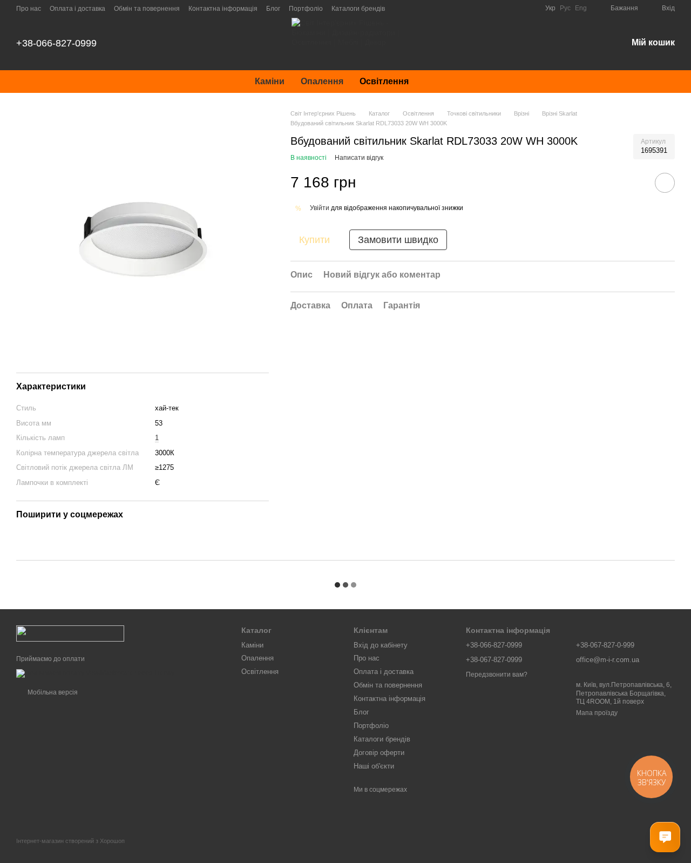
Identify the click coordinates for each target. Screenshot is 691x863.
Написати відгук (359, 157)
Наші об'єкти (374, 766)
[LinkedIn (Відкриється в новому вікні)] (528, 8)
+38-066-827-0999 (56, 43)
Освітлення (384, 81)
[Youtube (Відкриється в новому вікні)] (489, 8)
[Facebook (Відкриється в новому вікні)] (476, 8)
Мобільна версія (52, 692)
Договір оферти (379, 753)
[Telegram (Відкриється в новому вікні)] (502, 8)
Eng (581, 8)
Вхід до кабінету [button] (381, 645)
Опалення (322, 81)
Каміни (269, 81)
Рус (565, 8)
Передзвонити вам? (496, 674)
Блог (273, 8)
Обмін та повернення (147, 8)
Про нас (28, 8)
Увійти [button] (319, 208)
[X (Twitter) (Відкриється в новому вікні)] (515, 8)
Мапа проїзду (597, 713)
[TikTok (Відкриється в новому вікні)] (463, 8)
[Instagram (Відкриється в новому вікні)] (450, 8)
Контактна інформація (223, 8)
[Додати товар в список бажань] (665, 183)
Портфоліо (306, 8)
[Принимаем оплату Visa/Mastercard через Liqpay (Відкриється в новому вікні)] (95, 673)
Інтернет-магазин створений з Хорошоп (70, 841)
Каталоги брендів (358, 8)
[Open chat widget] (665, 837)
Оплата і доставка (77, 8)
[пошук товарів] (436, 81)
